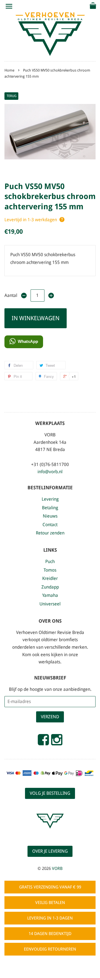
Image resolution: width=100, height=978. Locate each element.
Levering (50, 499)
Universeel (50, 604)
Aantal (10, 295)
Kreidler (50, 578)
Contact (50, 524)
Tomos (50, 570)
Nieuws (50, 516)
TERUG (11, 96)
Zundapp (50, 587)
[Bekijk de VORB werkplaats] (50, 833)
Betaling (50, 507)
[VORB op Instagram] (56, 742)
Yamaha (50, 595)
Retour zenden (50, 533)
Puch (50, 561)
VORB (57, 868)
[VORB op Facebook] (43, 742)
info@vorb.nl (50, 471)
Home (9, 70)
